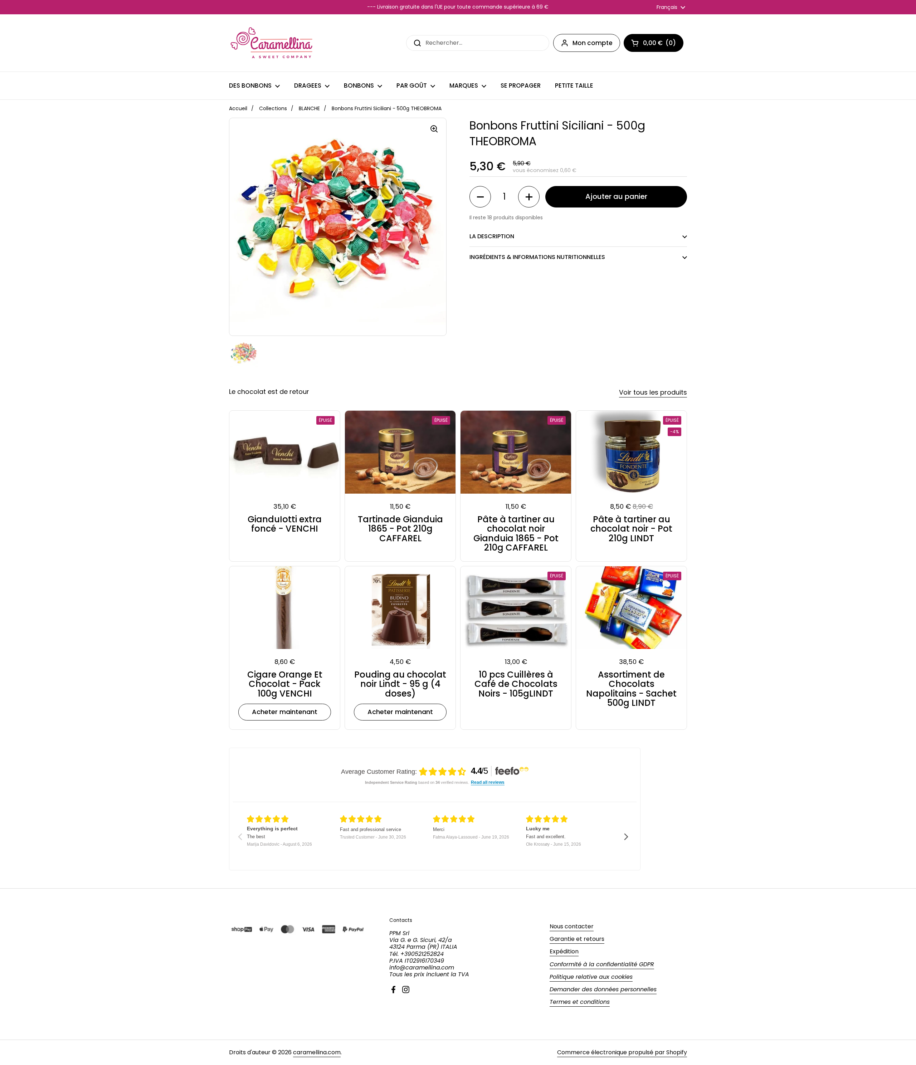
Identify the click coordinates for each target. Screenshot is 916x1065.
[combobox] (477, 42)
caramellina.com (317, 1052)
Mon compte (592, 43)
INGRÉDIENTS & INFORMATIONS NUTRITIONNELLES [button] (537, 257)
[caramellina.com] (272, 43)
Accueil (238, 108)
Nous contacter (572, 926)
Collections (273, 108)
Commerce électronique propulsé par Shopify (622, 1052)
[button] (480, 196)
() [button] (663, 44)
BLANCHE (309, 108)
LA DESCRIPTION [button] (491, 236)
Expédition (564, 951)
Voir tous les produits (653, 392)
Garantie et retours (577, 939)
